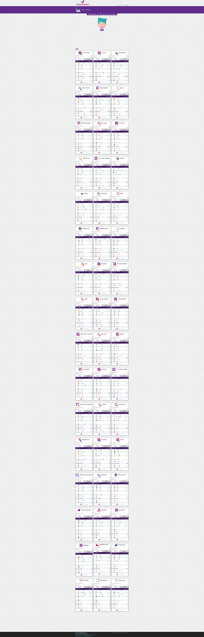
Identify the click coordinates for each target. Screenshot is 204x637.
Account (107, 14)
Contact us (77, 634)
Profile (100, 14)
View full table (85, 82)
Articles (79, 635)
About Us (89, 635)
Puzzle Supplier (84, 635)
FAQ (76, 635)
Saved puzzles (92, 14)
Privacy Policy (82, 634)
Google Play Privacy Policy (91, 634)
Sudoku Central (78, 633)
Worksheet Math (85, 633)
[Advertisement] (102, 39)
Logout (114, 14)
